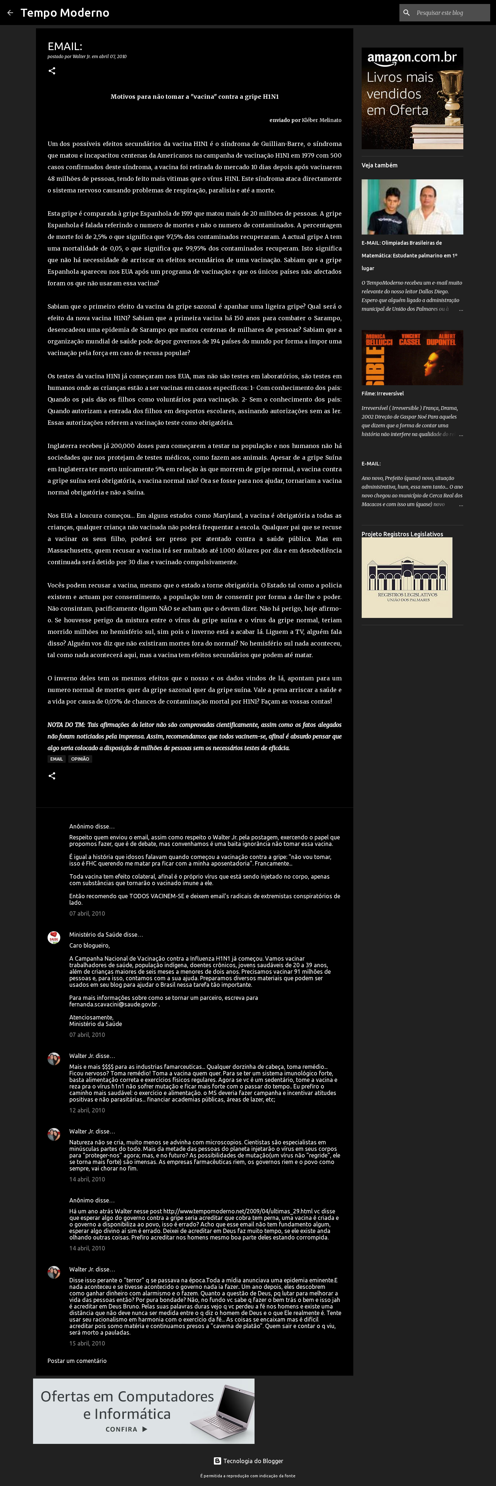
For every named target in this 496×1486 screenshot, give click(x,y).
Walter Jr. (81, 1056)
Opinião (80, 759)
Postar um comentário (77, 1360)
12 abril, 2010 (87, 1110)
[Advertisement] (412, 739)
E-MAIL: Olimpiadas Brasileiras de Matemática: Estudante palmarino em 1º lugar (410, 255)
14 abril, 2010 (87, 1179)
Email (56, 759)
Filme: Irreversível (383, 393)
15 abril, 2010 (87, 1343)
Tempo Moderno (65, 12)
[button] (52, 71)
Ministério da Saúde (95, 934)
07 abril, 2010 (87, 913)
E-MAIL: (371, 464)
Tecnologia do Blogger (252, 1461)
